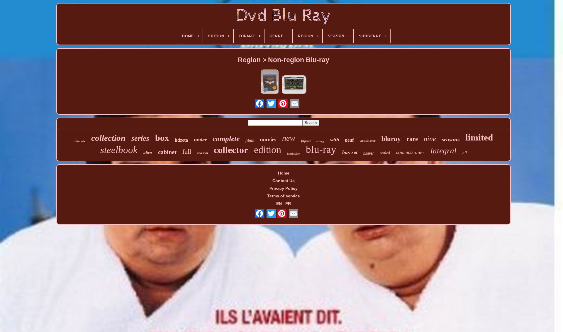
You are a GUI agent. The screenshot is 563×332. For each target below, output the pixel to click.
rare (412, 139)
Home (283, 173)
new (288, 138)
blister (368, 153)
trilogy (320, 141)
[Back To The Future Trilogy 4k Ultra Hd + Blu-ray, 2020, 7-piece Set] (294, 85)
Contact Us (283, 180)
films (249, 140)
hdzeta (181, 140)
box (162, 138)
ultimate (79, 141)
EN (279, 203)
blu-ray (321, 149)
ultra (147, 152)
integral (443, 150)
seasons (450, 139)
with (334, 140)
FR (288, 203)
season (202, 153)
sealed (385, 153)
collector (231, 150)
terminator (367, 140)
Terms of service (283, 196)
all (464, 153)
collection (108, 138)
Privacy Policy (283, 188)
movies (268, 139)
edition (267, 149)
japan (306, 140)
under (200, 140)
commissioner (410, 152)
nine (430, 139)
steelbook (119, 150)
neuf (349, 140)
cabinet (167, 152)
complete (226, 139)
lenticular (293, 153)
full (186, 151)
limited (479, 137)
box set (349, 152)
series (140, 138)
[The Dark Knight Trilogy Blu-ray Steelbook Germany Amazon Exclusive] (270, 82)
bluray (391, 139)
